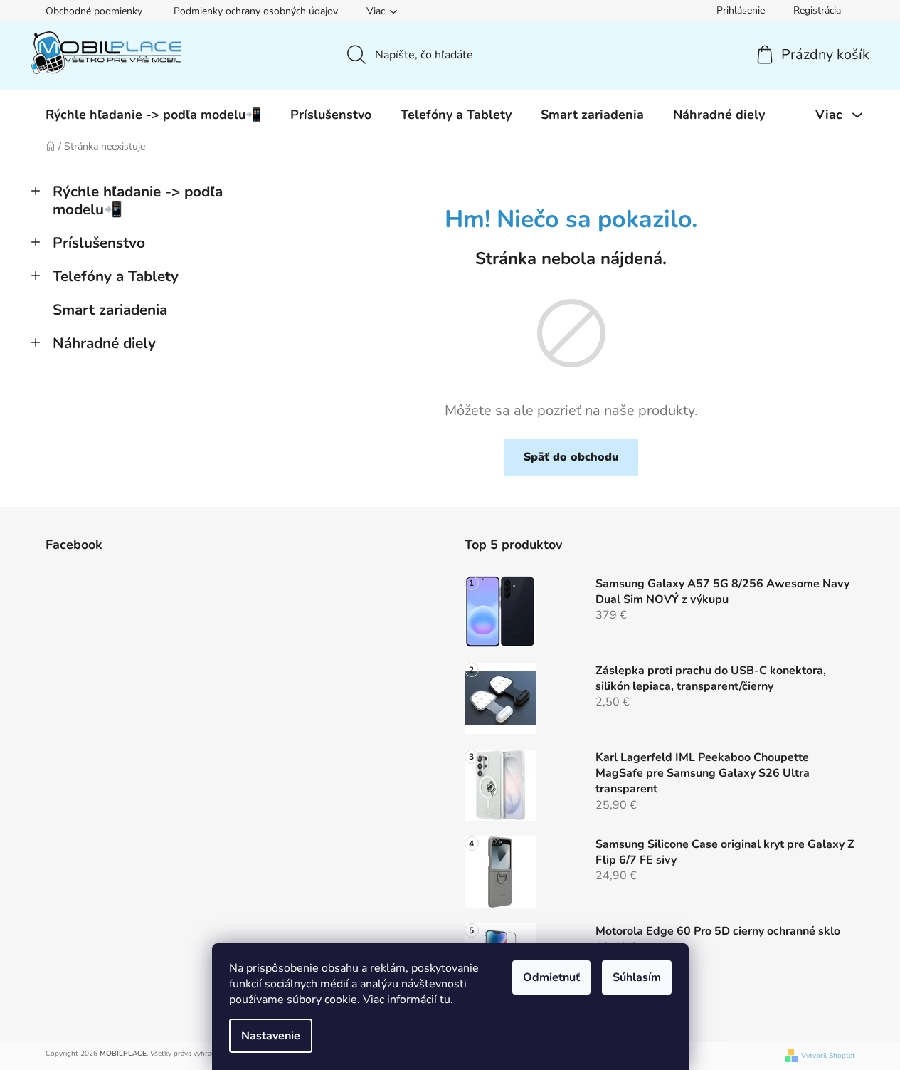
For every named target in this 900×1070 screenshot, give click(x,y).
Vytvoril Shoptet (828, 1056)
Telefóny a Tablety (116, 276)
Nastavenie (270, 1036)
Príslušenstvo (99, 243)
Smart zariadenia (110, 310)
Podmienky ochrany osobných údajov (256, 11)
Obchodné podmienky (94, 11)
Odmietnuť (551, 977)
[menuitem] (153, 114)
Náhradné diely (104, 343)
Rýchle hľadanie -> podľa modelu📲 (138, 200)
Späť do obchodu (571, 457)
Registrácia (817, 10)
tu (445, 999)
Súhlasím (637, 977)
